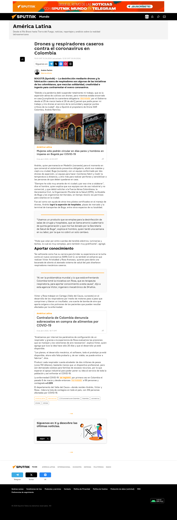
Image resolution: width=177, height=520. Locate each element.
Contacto (67, 489)
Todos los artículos (46, 73)
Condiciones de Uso (34, 489)
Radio (108, 467)
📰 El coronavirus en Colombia (69, 398)
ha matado (77, 380)
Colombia (85, 398)
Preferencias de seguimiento (23, 492)
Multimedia (99, 467)
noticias (45, 403)
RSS (139, 489)
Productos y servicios (53, 489)
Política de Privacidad (82, 489)
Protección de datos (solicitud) (122, 489)
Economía (77, 467)
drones (37, 403)
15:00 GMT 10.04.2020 (43, 58)
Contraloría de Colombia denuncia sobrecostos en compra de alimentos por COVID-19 (67, 321)
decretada (85, 98)
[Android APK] (157, 501)
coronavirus (95, 398)
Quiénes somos (17, 489)
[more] (102, 158)
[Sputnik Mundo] (24, 20)
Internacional (52, 398)
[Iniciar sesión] (152, 16)
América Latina (44, 147)
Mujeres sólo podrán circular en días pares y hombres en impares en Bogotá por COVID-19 (70, 152)
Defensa (87, 467)
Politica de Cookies (100, 489)
